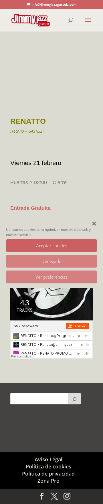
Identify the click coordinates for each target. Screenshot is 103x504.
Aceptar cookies (51, 245)
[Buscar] (74, 398)
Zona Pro (48, 480)
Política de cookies (48, 466)
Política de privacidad (48, 473)
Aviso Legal (48, 459)
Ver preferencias (51, 277)
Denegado (51, 261)
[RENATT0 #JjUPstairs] (51, 107)
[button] (94, 223)
